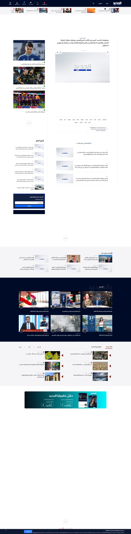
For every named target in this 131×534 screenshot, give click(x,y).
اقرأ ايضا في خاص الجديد (83, 143)
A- (60, 52)
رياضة (42, 62)
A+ (57, 52)
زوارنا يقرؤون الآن (106, 253)
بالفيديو (101, 286)
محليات (89, 352)
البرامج (100, 3)
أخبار (107, 3)
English (10, 4)
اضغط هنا (35, 532)
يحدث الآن (30, 41)
